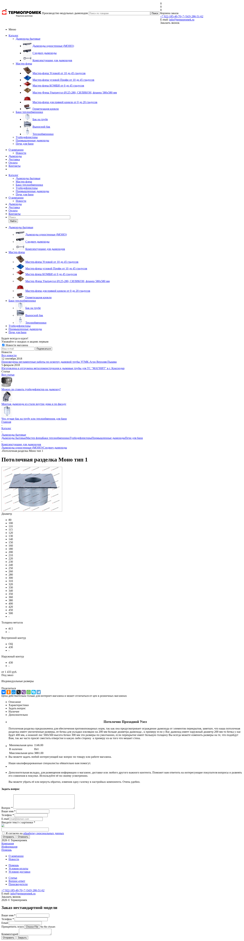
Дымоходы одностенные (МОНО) (22, 447)
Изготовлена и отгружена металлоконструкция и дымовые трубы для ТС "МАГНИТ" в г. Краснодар (63, 368)
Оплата (13, 162)
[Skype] (33, 692)
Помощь (6, 849)
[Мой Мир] (13, 692)
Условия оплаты (18, 868)
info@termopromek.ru (181, 19)
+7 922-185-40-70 (170, 16)
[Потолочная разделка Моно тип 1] (31, 510)
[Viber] (23, 692)
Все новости (9, 355)
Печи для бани (25, 143)
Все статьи (7, 374)
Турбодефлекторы (27, 137)
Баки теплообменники (29, 112)
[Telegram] (38, 692)
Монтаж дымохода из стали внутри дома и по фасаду (33, 404)
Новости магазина (16, 345)
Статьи (13, 877)
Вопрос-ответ (17, 881)
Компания (7, 843)
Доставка (14, 159)
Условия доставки (19, 871)
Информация (9, 846)
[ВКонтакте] (3, 692)
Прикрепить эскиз (12, 926)
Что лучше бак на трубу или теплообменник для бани (34, 418)
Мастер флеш (24, 63)
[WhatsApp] (28, 692)
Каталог (13, 35)
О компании (16, 149)
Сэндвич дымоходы (55, 447)
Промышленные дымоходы (32, 140)
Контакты (15, 165)
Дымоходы (15, 156)
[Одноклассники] (8, 692)
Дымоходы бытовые (28, 38)
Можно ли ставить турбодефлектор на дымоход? (31, 389)
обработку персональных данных (43, 833)
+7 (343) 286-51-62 (192, 16)
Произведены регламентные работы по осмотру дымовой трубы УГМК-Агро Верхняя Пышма (59, 361)
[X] (18, 692)
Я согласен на (35, 833)
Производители (18, 884)
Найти (13, 221)
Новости (21, 152)
